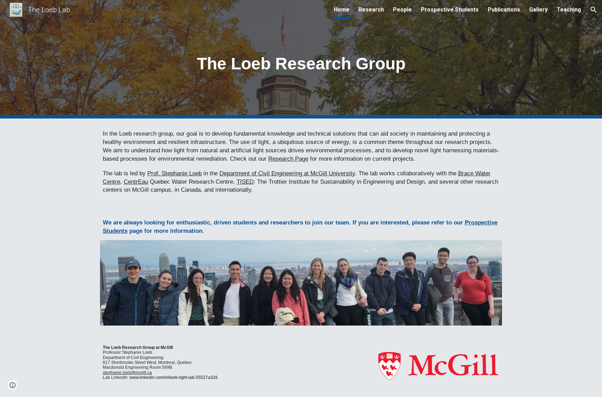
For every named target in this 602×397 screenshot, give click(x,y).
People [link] (402, 9)
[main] (301, 59)
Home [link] (341, 9)
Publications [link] (504, 9)
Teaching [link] (569, 9)
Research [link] (371, 9)
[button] (593, 9)
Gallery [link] (538, 9)
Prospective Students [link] (450, 9)
